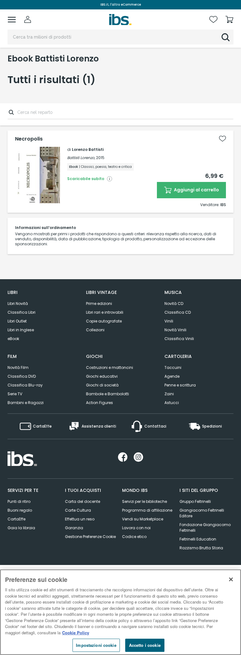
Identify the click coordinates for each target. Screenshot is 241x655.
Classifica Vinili (179, 338)
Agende (171, 376)
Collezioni (95, 330)
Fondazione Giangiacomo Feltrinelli (205, 527)
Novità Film (18, 367)
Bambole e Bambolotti (107, 394)
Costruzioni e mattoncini (109, 367)
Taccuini (172, 367)
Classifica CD (177, 312)
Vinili (168, 321)
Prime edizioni (99, 303)
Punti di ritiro (19, 501)
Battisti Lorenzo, (81, 157)
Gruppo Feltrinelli (195, 501)
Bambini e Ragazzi (26, 402)
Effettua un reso (79, 519)
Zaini (169, 394)
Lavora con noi (136, 527)
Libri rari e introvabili (104, 312)
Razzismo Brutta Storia (201, 548)
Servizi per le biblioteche (144, 501)
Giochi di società (102, 385)
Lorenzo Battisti (88, 149)
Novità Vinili (175, 330)
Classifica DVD (22, 376)
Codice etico (134, 536)
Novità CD (173, 303)
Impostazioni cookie (96, 645)
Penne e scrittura (180, 385)
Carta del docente (82, 501)
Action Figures (99, 402)
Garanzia (74, 527)
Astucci (171, 402)
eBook (13, 338)
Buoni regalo (20, 510)
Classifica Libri (21, 312)
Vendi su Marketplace (142, 519)
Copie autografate (104, 321)
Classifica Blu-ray (25, 385)
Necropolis (29, 139)
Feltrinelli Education (197, 539)
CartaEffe (16, 519)
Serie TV (15, 394)
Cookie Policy (75, 633)
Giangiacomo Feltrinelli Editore (201, 513)
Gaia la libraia (21, 527)
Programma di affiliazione (147, 510)
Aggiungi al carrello (196, 190)
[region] (120, 612)
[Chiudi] (231, 579)
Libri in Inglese (21, 330)
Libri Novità (18, 303)
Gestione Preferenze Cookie (90, 536)
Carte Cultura (78, 510)
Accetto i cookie (145, 645)
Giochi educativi (102, 376)
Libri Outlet (17, 321)
